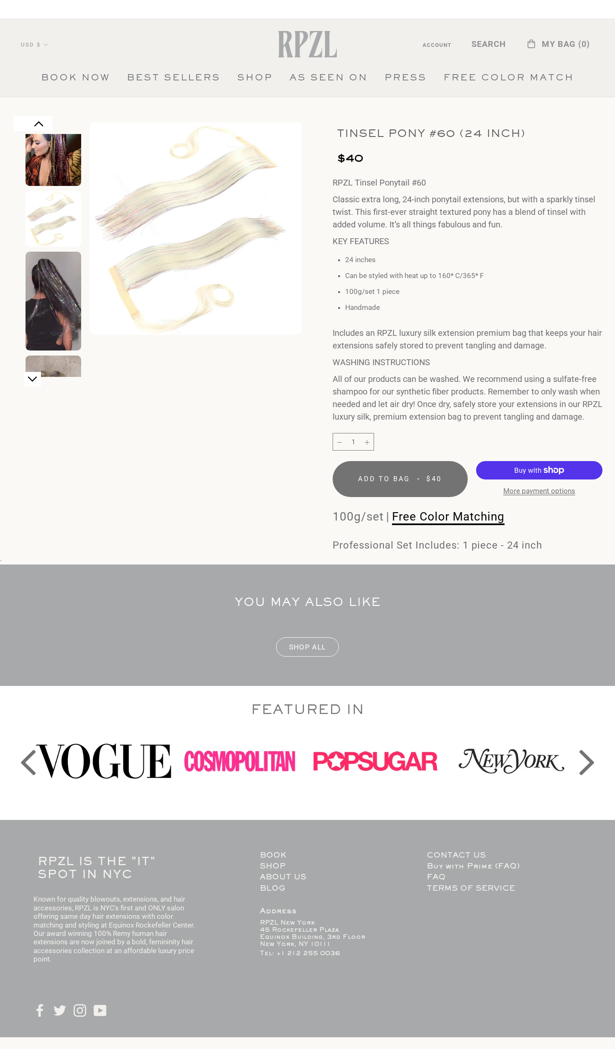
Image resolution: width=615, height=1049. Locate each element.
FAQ (436, 877)
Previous (39, 128)
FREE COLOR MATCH (508, 80)
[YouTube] (100, 1009)
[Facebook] (39, 1009)
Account (437, 45)
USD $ (31, 44)
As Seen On (329, 80)
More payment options (539, 491)
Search (489, 44)
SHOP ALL (307, 647)
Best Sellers (173, 80)
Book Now (75, 78)
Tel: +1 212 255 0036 (300, 953)
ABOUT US (283, 877)
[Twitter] (60, 1009)
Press (405, 80)
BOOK (273, 855)
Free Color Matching (448, 516)
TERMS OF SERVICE (471, 888)
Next (32, 383)
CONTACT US (456, 855)
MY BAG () (566, 44)
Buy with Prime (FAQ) (473, 866)
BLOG (272, 888)
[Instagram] (80, 1009)
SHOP (255, 78)
